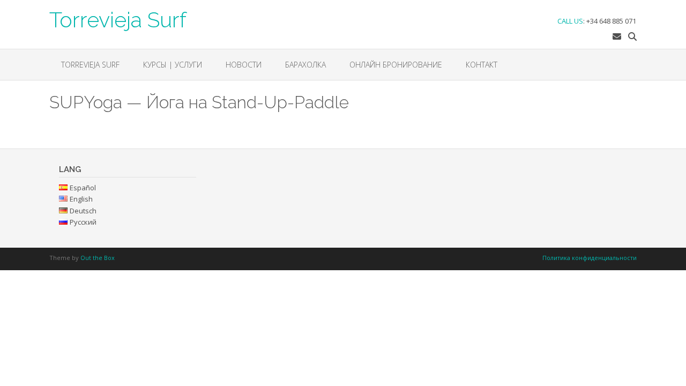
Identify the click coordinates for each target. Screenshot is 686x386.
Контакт (481, 65)
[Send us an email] (617, 36)
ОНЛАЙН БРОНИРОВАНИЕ (395, 65)
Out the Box (97, 258)
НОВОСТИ (244, 65)
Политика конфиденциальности (589, 257)
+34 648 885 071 (611, 21)
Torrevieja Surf (118, 19)
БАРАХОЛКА (305, 65)
